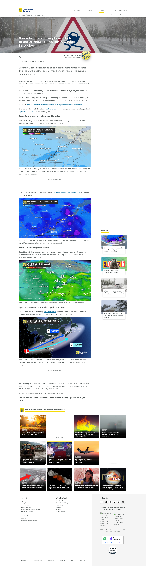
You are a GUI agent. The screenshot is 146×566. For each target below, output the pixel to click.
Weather (29, 15)
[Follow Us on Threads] (119, 502)
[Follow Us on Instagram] (106, 502)
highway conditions (26, 111)
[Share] (20, 57)
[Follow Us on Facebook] (102, 502)
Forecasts (37, 15)
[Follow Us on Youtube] (110, 502)
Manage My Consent (27, 511)
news (23, 15)
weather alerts (50, 109)
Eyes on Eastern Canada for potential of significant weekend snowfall (54, 105)
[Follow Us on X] (123, 502)
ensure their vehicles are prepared (67, 192)
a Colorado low (50, 312)
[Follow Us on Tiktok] (114, 502)
